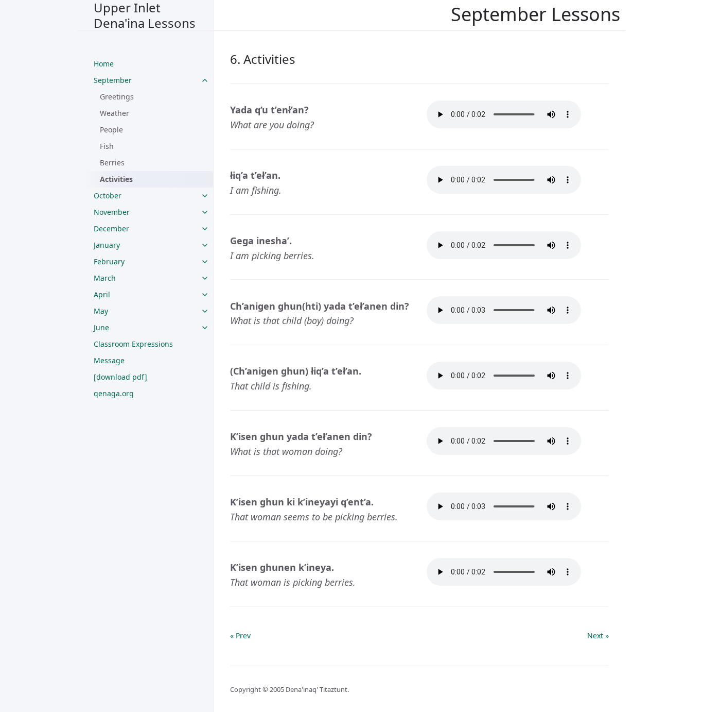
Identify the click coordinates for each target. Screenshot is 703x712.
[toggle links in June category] (205, 327)
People (111, 129)
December (111, 228)
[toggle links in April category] (205, 294)
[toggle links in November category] (205, 212)
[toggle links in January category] (205, 245)
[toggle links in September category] (205, 80)
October (107, 195)
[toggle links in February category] (205, 261)
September (113, 80)
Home (104, 64)
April (102, 294)
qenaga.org (114, 393)
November (112, 212)
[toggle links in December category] (205, 229)
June (101, 327)
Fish (107, 146)
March (105, 278)
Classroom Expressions (133, 344)
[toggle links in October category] (205, 196)
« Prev (240, 635)
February (109, 261)
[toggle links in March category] (205, 278)
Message (109, 360)
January (107, 245)
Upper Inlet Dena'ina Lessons (145, 15)
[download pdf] (120, 377)
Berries (112, 162)
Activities (116, 179)
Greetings (117, 96)
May (101, 311)
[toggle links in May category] (205, 311)
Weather (114, 113)
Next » (598, 635)
